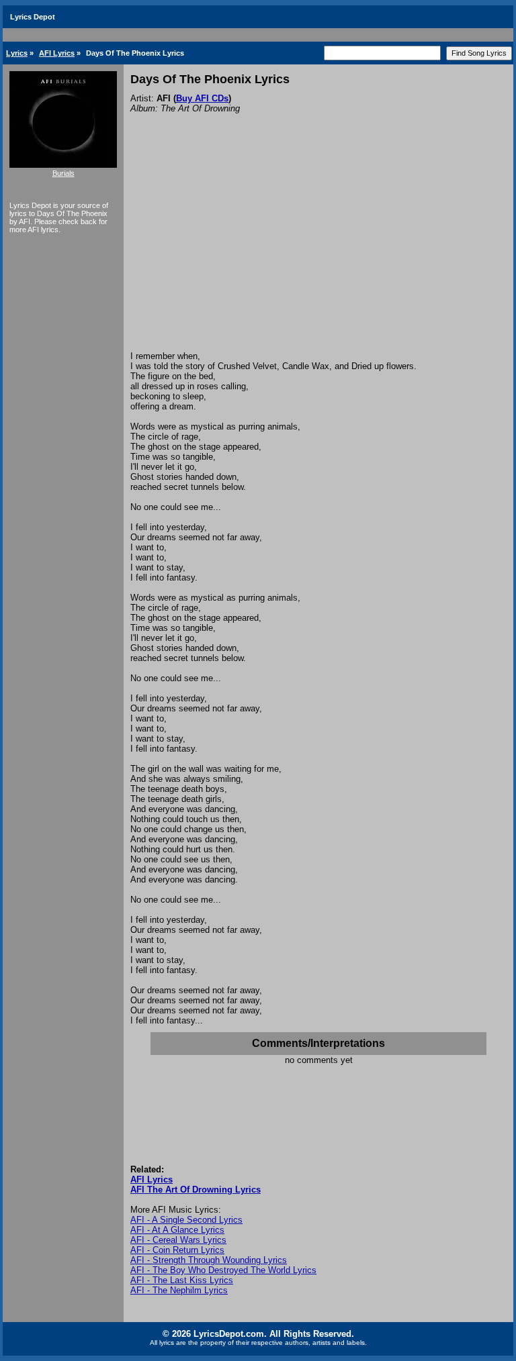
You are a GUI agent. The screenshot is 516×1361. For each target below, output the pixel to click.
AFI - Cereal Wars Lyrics (178, 1240)
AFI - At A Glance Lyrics (177, 1230)
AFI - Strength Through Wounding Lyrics (208, 1260)
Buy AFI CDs (202, 98)
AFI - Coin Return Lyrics (177, 1250)
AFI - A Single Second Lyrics (186, 1220)
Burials (63, 173)
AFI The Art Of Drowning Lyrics (195, 1189)
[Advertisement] (318, 250)
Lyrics (17, 53)
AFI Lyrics (57, 53)
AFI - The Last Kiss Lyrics (181, 1280)
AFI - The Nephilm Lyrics (179, 1290)
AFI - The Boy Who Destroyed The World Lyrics (223, 1270)
